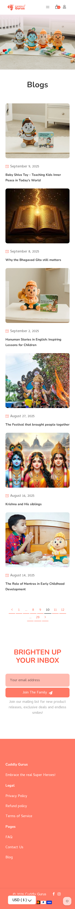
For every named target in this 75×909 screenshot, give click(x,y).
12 (62, 610)
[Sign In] (64, 7)
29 (38, 618)
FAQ (8, 838)
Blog (9, 858)
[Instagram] (60, 895)
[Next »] (45, 617)
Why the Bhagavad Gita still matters (33, 260)
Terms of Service (18, 816)
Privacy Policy (16, 796)
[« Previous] (12, 610)
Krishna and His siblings (23, 504)
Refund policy (16, 806)
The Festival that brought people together (37, 424)
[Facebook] (54, 895)
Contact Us (14, 848)
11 (55, 610)
